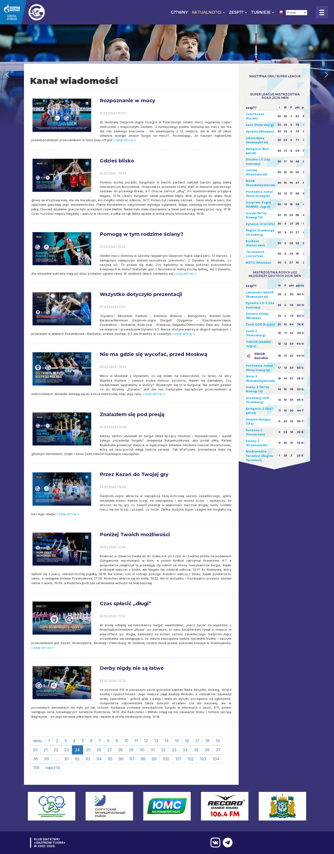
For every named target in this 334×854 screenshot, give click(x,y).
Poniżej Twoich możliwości (135, 534)
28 (120, 749)
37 (218, 749)
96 (121, 758)
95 (110, 758)
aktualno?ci (207, 12)
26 (99, 749)
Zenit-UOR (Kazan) (260, 324)
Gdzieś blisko (117, 161)
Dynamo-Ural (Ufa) (260, 224)
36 (207, 749)
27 (109, 749)
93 (88, 758)
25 (88, 749)
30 (142, 749)
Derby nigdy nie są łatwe (132, 668)
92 (77, 758)
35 (196, 749)
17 (197, 740)
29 (131, 749)
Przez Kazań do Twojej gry (134, 474)
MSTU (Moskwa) (258, 262)
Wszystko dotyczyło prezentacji (141, 294)
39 (46, 758)
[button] (7, 75)
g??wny (179, 12)
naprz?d (52, 767)
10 (126, 740)
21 (46, 749)
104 (215, 758)
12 (146, 740)
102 (190, 758)
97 (132, 758)
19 (218, 740)
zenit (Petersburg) (260, 125)
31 (153, 749)
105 (36, 767)
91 (67, 758)
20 (35, 749)
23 (66, 749)
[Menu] (322, 12)
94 (99, 758)
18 (207, 740)
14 (166, 740)
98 (143, 758)
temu (37, 740)
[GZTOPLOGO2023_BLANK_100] (34, 12)
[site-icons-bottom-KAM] (214, 842)
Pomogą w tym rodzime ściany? (141, 234)
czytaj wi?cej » (124, 140)
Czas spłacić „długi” (125, 603)
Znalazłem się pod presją (132, 414)
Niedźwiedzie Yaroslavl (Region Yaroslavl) (259, 456)
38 (35, 758)
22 (56, 749)
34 (185, 749)
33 (174, 749)
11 (136, 740)
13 (156, 740)
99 (154, 758)
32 (163, 749)
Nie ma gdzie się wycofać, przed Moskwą (153, 354)
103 (203, 758)
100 (166, 758)
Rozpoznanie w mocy (127, 100)
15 (177, 740)
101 (178, 758)
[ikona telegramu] (226, 842)
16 (187, 740)
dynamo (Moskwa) (260, 131)
